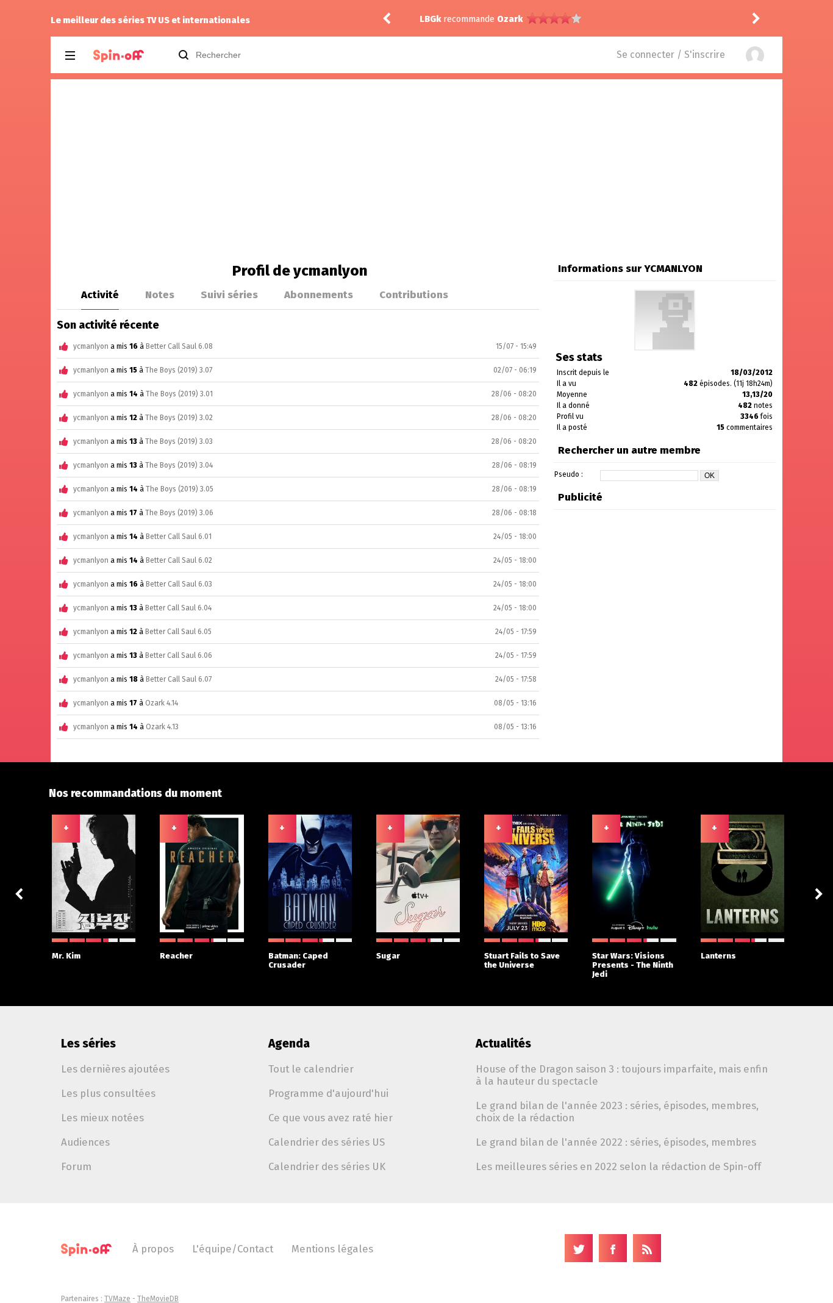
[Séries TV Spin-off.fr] (118, 55)
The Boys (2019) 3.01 (179, 394)
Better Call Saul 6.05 (178, 631)
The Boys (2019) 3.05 (179, 489)
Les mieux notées (102, 1118)
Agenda (289, 1044)
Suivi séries (229, 294)
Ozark (510, 19)
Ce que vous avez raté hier (330, 1118)
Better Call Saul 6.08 (179, 346)
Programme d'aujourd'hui (328, 1093)
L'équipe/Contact (232, 1249)
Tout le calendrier (311, 1069)
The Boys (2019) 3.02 (179, 417)
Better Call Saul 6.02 (179, 560)
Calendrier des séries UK (326, 1166)
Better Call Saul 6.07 (179, 679)
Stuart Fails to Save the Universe (522, 960)
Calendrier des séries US (326, 1142)
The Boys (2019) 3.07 (178, 370)
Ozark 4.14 (161, 703)
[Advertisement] (416, 170)
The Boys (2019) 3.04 (179, 465)
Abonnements (318, 294)
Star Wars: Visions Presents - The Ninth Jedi (632, 965)
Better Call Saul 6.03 (179, 584)
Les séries (88, 1044)
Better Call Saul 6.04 (178, 608)
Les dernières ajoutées (115, 1069)
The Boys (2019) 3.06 (179, 513)
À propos (153, 1249)
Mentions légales (332, 1249)
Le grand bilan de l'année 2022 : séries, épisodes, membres (616, 1142)
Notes (159, 294)
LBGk (430, 19)
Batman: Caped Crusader (298, 960)
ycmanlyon (91, 346)
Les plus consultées (108, 1093)
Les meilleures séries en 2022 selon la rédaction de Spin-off (618, 1166)
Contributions (413, 294)
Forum (76, 1166)
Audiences (85, 1142)
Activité (100, 294)
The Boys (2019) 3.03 (179, 441)
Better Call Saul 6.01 (179, 536)
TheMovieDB (158, 1298)
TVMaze (117, 1298)
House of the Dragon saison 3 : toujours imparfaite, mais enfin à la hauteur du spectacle (622, 1075)
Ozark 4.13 (162, 727)
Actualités (503, 1044)
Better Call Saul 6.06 (178, 655)
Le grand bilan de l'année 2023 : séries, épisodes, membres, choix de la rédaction (617, 1111)
